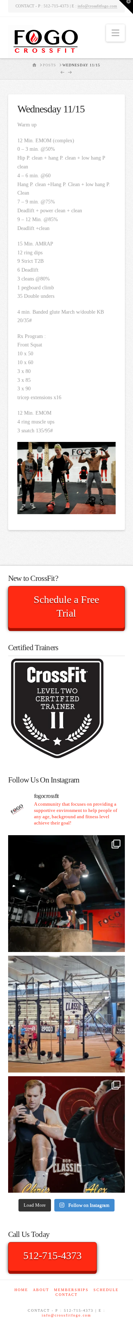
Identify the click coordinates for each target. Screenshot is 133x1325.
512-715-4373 (52, 1255)
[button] (115, 33)
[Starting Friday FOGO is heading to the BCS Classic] (66, 1134)
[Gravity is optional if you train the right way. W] (66, 893)
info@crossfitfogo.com (97, 6)
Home (21, 1290)
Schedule (106, 1290)
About (41, 1290)
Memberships (71, 1290)
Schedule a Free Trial (66, 606)
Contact (66, 1295)
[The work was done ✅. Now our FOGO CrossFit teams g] (66, 1014)
